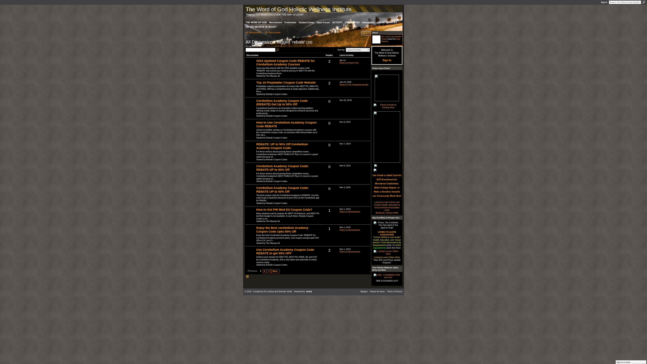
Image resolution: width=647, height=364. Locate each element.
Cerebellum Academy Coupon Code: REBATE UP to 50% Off (282, 168)
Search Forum (277, 50)
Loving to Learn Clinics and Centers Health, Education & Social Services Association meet (387, 206)
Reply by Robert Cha (349, 63)
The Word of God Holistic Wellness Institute (298, 9)
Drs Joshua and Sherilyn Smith (278, 291)
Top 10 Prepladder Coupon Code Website (286, 82)
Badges (364, 291)
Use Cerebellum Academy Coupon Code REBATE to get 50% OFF (285, 251)
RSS (247, 276)
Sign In (604, 2)
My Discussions (273, 32)
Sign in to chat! (623, 362)
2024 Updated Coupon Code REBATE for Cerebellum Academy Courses (285, 62)
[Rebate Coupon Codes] (251, 88)
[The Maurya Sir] (251, 66)
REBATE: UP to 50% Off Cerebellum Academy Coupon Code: (282, 146)
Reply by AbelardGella (350, 212)
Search (643, 2)
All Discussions (253, 32)
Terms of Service (394, 291)
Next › (275, 271)
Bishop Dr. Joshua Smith (387, 213)
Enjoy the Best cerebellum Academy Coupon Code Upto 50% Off (282, 229)
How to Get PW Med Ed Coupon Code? (284, 209)
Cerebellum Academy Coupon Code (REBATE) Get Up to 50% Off (282, 102)
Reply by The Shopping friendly (354, 85)
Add (367, 33)
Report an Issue (377, 291)
